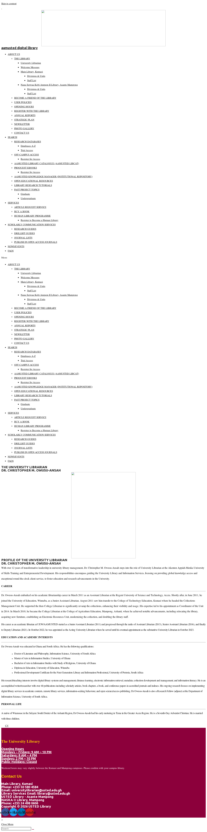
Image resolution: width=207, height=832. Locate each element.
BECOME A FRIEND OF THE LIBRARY (35, 97)
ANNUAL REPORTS (24, 115)
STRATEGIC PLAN (24, 119)
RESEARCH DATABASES (27, 141)
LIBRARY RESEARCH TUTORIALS (33, 185)
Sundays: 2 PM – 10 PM (18, 758)
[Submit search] (33, 829)
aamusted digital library (19, 48)
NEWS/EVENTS (16, 246)
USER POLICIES (23, 102)
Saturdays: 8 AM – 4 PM (19, 755)
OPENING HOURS (24, 106)
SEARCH (12, 137)
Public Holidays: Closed (19, 762)
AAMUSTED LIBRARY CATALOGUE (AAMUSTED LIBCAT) (46, 163)
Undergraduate (28, 198)
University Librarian (31, 62)
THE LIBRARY (22, 58)
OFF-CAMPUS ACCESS (26, 154)
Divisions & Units (36, 76)
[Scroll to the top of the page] (2, 819)
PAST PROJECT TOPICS (26, 189)
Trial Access (27, 150)
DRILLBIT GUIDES (24, 233)
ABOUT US (14, 54)
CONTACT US (21, 132)
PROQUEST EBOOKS (25, 167)
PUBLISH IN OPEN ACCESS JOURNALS (35, 242)
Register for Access (30, 159)
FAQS (11, 250)
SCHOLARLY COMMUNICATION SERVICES (32, 224)
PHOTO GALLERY (24, 128)
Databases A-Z (28, 145)
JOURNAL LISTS (23, 237)
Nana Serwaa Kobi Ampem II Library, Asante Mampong (49, 84)
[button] (103, 257)
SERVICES (13, 202)
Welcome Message (30, 67)
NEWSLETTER (22, 124)
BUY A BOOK (21, 211)
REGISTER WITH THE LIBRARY (31, 110)
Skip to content (8, 3)
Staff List (31, 80)
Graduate (25, 193)
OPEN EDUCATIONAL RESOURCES (33, 180)
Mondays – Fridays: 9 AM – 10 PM (26, 752)
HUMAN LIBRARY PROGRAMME (32, 215)
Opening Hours (12, 749)
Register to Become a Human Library (39, 220)
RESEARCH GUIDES (25, 228)
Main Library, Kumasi (32, 71)
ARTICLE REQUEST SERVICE (30, 207)
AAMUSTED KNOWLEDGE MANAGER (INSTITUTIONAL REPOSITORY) (53, 176)
